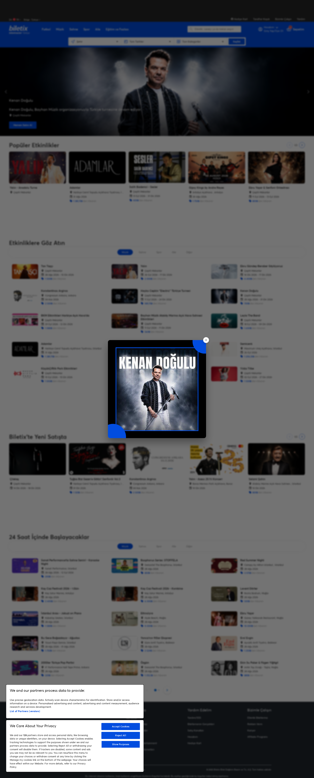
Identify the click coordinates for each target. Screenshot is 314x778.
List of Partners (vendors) (25, 711)
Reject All (120, 735)
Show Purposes (120, 744)
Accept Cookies (121, 726)
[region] (75, 728)
